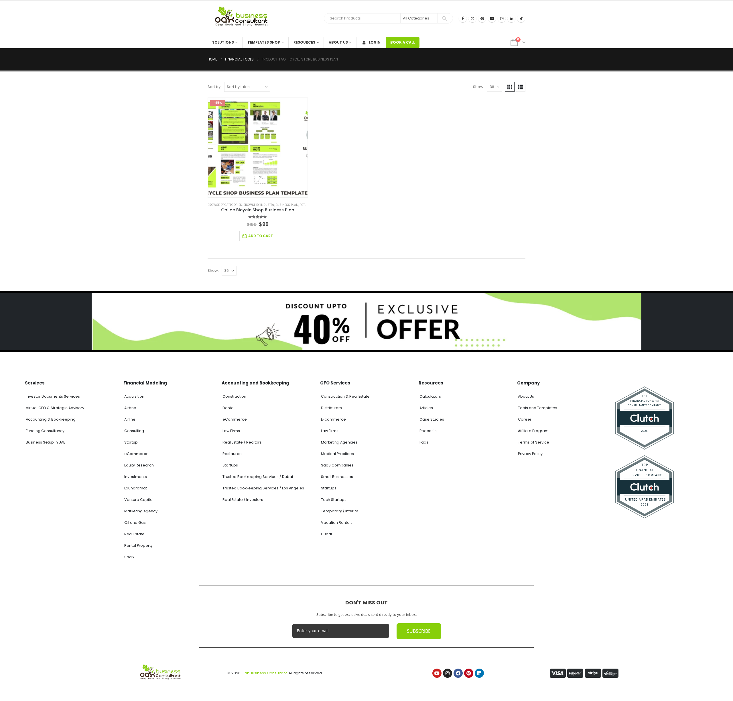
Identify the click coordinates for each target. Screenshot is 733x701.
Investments (135, 476)
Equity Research (139, 465)
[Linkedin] (479, 673)
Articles (426, 407)
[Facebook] (463, 18)
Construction (234, 396)
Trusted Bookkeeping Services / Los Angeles (263, 488)
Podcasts (428, 430)
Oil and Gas (135, 522)
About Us (338, 42)
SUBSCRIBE (419, 631)
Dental (228, 407)
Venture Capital (138, 499)
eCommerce (136, 453)
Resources (304, 42)
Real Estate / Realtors (242, 442)
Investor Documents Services (53, 396)
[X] (472, 18)
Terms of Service (533, 442)
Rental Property (138, 545)
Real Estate (134, 534)
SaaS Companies (337, 465)
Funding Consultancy (45, 430)
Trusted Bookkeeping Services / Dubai (257, 476)
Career (524, 419)
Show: (478, 86)
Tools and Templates (537, 407)
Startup (131, 442)
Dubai (326, 534)
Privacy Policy (530, 453)
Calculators (430, 396)
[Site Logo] (243, 19)
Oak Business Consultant (264, 673)
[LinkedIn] (511, 18)
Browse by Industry (258, 205)
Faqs (423, 442)
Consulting (134, 430)
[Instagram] (502, 18)
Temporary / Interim (339, 511)
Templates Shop (263, 42)
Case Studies (431, 419)
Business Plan (287, 205)
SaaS (129, 556)
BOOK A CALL (402, 42)
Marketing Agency (140, 511)
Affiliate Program (533, 430)
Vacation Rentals (336, 522)
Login (375, 42)
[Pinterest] (482, 18)
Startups (230, 465)
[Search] (445, 18)
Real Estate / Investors (242, 499)
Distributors (331, 407)
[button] (510, 87)
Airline (129, 419)
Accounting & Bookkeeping (51, 419)
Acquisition (134, 396)
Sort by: (214, 86)
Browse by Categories (225, 205)
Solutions (223, 42)
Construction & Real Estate (345, 396)
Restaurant (232, 453)
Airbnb (130, 407)
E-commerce (333, 419)
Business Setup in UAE (45, 442)
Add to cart (260, 235)
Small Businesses (337, 476)
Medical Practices (337, 453)
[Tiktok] (521, 18)
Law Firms (231, 430)
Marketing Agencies (339, 442)
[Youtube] (492, 18)
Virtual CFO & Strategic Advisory (55, 407)
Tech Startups (333, 499)
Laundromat (135, 488)
